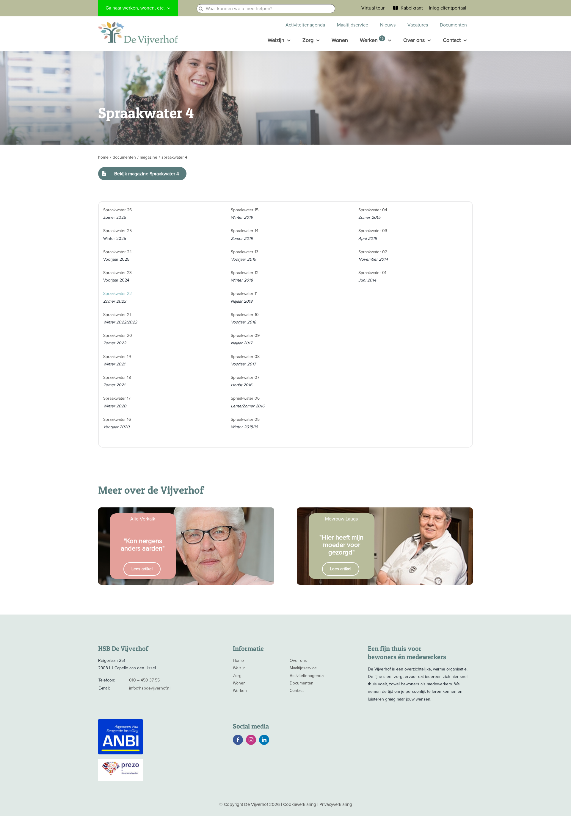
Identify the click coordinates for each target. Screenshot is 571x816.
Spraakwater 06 (245, 398)
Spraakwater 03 (372, 231)
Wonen (239, 683)
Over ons (298, 660)
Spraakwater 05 (245, 419)
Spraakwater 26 (117, 210)
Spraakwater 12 (244, 273)
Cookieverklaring (299, 804)
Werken (240, 690)
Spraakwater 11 (244, 293)
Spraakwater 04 (372, 210)
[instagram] (251, 740)
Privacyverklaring (335, 804)
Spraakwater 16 (117, 419)
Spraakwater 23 (117, 273)
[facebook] (238, 740)
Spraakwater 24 (117, 252)
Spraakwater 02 (372, 252)
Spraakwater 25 (117, 231)
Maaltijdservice (303, 668)
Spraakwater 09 (245, 335)
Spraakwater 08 (245, 357)
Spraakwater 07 (245, 377)
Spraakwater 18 (117, 377)
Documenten (301, 683)
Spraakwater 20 (117, 335)
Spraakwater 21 (117, 315)
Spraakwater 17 (117, 398)
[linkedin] (264, 740)
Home (238, 660)
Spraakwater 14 (244, 231)
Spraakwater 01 (372, 273)
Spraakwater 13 (244, 252)
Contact (297, 690)
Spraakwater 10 (245, 315)
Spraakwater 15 (244, 210)
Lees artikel (142, 569)
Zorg (237, 676)
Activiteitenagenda (307, 676)
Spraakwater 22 (117, 293)
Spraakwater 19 (117, 357)
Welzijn (239, 668)
